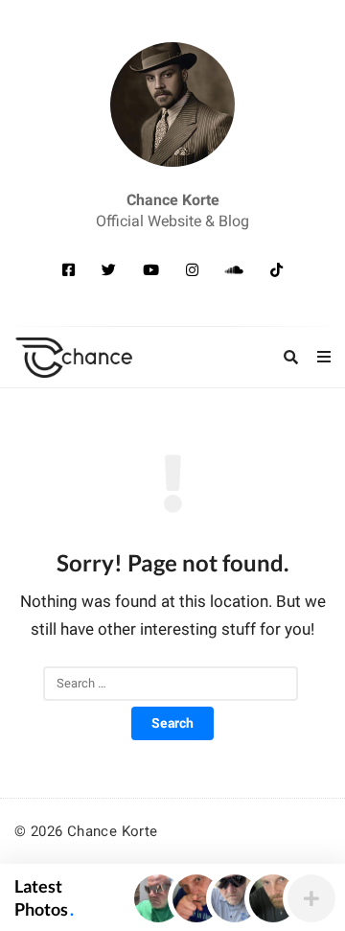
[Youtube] (151, 270)
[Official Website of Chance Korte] (172, 104)
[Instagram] (192, 270)
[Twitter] (109, 270)
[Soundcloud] (234, 270)
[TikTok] (276, 270)
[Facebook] (68, 270)
